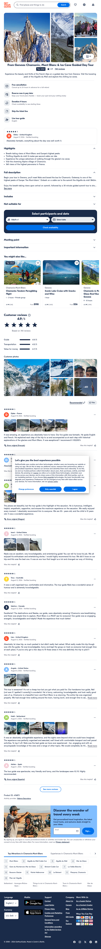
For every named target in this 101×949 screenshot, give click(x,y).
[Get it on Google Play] (33, 903)
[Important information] (94, 247)
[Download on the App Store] (33, 912)
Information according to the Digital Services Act (53, 930)
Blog (67, 909)
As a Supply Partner (83, 901)
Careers (69, 905)
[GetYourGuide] (7, 4)
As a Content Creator (84, 905)
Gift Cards (70, 917)
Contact (48, 901)
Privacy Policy (50, 909)
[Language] (84, 5)
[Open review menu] (95, 414)
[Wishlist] (75, 5)
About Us (69, 901)
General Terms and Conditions (52, 921)
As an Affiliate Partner (84, 909)
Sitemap (48, 937)
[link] (22, 284)
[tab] (25, 853)
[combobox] (36, 5)
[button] (56, 69)
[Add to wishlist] (38, 263)
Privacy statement (62, 842)
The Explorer (69, 922)
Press (68, 913)
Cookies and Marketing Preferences (53, 914)
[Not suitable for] (94, 204)
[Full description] (94, 172)
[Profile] (93, 5)
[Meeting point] (94, 240)
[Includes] (94, 196)
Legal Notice (49, 905)
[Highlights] (94, 148)
